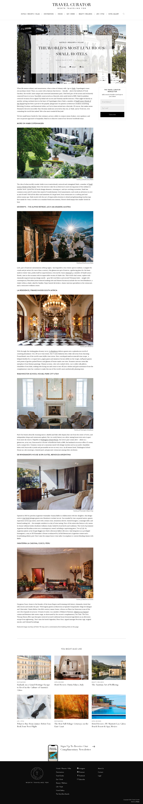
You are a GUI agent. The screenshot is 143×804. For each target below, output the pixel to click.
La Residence (53, 351)
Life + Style (20, 721)
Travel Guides (60, 776)
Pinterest (82, 772)
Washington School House (49, 440)
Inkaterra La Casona (81, 612)
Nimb (73, 88)
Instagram (82, 768)
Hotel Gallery (60, 790)
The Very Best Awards (62, 794)
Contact (100, 772)
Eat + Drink (59, 779)
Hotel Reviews (59, 682)
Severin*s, (69, 273)
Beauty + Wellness (98, 682)
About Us (101, 768)
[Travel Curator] (71, 6)
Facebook (82, 776)
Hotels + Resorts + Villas (71, 42)
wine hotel (25, 518)
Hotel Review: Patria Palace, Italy (69, 685)
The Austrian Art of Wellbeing (105, 685)
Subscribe (82, 779)
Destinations (21, 682)
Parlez (137, 801)
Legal (99, 776)
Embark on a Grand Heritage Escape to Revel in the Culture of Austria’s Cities (33, 687)
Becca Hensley (82, 60)
